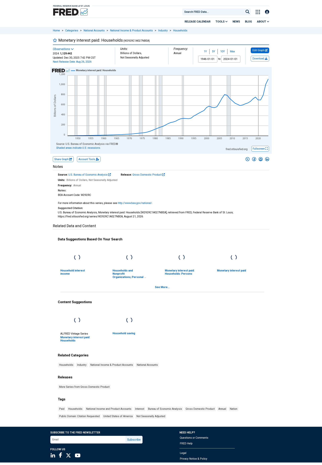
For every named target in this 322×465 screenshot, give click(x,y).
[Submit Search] (247, 12)
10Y (222, 51)
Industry (163, 30)
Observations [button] (62, 49)
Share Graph (61, 159)
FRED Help (186, 443)
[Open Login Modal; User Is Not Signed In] (267, 12)
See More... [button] (162, 287)
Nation (233, 408)
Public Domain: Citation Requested (79, 416)
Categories (71, 30)
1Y (205, 51)
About (262, 21)
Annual (222, 408)
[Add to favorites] (55, 40)
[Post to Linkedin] (267, 159)
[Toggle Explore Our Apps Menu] (258, 12)
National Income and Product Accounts (108, 408)
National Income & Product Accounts (131, 30)
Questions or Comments (194, 437)
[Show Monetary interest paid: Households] (96, 70)
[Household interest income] (77, 257)
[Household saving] (129, 320)
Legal (183, 453)
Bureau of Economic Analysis (165, 408)
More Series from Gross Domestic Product (84, 386)
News (236, 21)
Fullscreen (259, 148)
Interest (139, 408)
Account (86, 159)
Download (258, 58)
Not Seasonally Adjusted (150, 416)
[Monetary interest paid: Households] (77, 320)
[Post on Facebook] (254, 159)
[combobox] (213, 12)
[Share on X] (248, 159)
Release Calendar (197, 21)
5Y (213, 51)
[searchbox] (213, 12)
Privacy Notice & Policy (193, 458)
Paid (61, 408)
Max (232, 51)
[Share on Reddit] (261, 159)
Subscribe (134, 439)
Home (56, 30)
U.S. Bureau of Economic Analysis (88, 174)
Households (180, 30)
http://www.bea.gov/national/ (135, 203)
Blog (248, 21)
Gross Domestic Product (147, 174)
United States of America (118, 416)
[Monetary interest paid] (234, 257)
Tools (220, 21)
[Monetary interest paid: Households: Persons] (181, 257)
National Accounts (94, 30)
